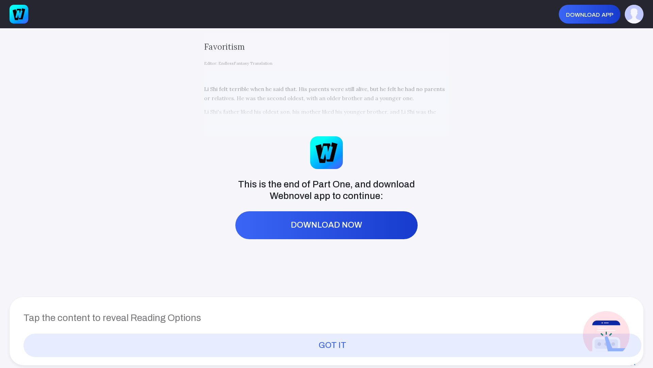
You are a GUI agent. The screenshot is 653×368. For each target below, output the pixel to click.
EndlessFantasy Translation (245, 63)
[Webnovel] (19, 14)
